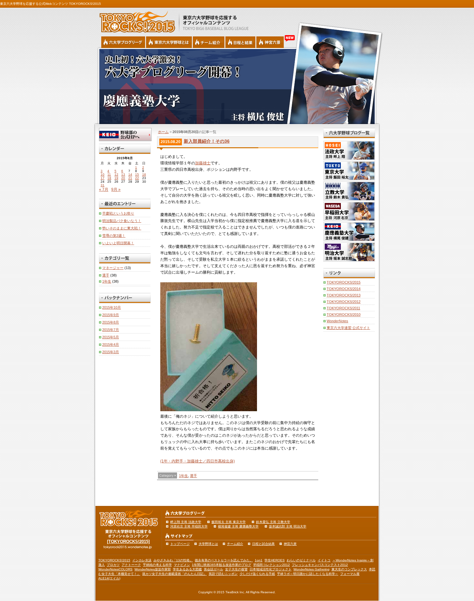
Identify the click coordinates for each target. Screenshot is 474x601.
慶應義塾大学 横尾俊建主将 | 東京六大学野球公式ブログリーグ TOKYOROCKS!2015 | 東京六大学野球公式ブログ (237, 86)
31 (102, 185)
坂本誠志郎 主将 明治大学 (287, 526)
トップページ (180, 544)
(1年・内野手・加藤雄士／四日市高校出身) (197, 461)
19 (116, 178)
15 (137, 174)
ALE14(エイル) (109, 578)
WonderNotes (337, 321)
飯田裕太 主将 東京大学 (229, 522)
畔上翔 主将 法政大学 (185, 522)
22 (137, 178)
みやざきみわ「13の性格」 (173, 560)
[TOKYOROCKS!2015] (128, 541)
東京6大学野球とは (169, 42)
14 (130, 174)
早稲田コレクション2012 (271, 565)
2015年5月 (110, 337)
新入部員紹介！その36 (207, 141)
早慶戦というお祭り (118, 213)
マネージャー (112, 268)
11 (109, 174)
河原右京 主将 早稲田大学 (189, 526)
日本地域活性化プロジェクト (270, 569)
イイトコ (324, 560)
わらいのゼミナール (301, 560)
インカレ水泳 (142, 560)
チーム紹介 (235, 544)
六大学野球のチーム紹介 (208, 42)
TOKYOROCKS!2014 (343, 289)
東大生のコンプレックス (349, 569)
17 (102, 178)
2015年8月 (110, 322)
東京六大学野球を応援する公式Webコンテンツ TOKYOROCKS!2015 (50, 3)
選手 (193, 476)
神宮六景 (270, 42)
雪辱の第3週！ (113, 235)
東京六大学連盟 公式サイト (348, 328)
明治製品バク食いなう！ (121, 221)
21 (130, 178)
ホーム (163, 132)
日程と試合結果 (263, 544)
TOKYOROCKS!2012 (343, 302)
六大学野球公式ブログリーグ (123, 42)
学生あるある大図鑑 (187, 569)
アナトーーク (131, 565)
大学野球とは (208, 544)
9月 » (116, 189)
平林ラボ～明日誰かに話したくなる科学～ (307, 574)
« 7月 (103, 189)
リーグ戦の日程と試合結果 (240, 42)
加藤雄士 (203, 163)
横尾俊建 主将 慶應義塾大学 (238, 526)
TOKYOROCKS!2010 (343, 314)
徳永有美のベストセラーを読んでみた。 (224, 560)
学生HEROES (274, 560)
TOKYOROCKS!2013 (343, 295)
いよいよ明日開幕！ (118, 243)
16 (144, 174)
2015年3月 (110, 352)
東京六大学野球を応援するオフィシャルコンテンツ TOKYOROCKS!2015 (135, 20)
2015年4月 (110, 344)
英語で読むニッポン (223, 574)
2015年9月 (110, 315)
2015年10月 (111, 307)
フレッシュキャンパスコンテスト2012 (320, 565)
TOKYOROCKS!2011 (343, 308)
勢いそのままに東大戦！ (121, 228)
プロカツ (113, 565)
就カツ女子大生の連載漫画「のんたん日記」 (174, 574)
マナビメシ (182, 565)
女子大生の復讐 (236, 569)
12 (116, 174)
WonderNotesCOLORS (115, 569)
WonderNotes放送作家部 (152, 569)
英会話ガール (213, 569)
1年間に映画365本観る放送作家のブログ (221, 565)
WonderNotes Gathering (311, 569)
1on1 (258, 560)
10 (102, 174)
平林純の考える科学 (157, 565)
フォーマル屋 (350, 574)
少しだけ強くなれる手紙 (257, 574)
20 (123, 178)
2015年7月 (110, 330)
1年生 (183, 476)
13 (123, 174)
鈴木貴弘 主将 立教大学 (273, 522)
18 (109, 178)
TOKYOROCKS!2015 (343, 282)
